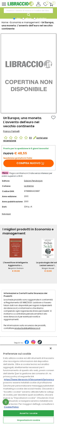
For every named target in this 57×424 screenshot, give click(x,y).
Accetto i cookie (28, 413)
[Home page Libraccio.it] (20, 5)
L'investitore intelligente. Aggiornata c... (15, 264)
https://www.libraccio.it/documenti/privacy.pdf (30, 379)
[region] (28, 384)
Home (5, 22)
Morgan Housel (48, 268)
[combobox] (28, 10)
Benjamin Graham (16, 268)
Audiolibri (41, 18)
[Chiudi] (51, 348)
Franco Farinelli (11, 131)
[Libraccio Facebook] (27, 344)
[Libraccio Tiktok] (40, 344)
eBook (28, 18)
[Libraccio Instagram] (33, 344)
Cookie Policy (11, 407)
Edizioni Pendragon (33, 180)
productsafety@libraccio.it (27, 328)
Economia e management (25, 22)
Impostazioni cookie (28, 420)
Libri (18, 18)
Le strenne (29, 186)
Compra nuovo (28, 163)
